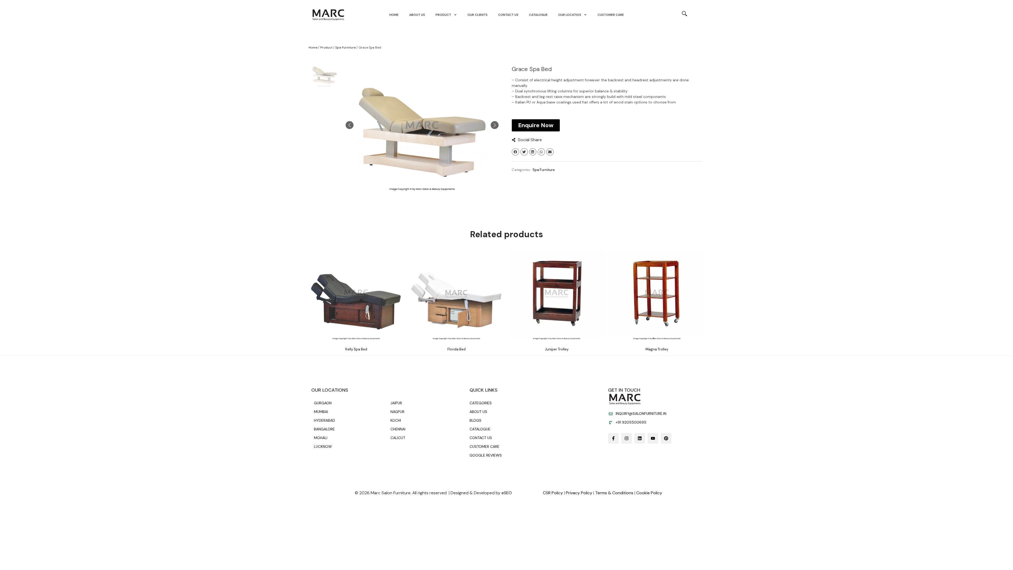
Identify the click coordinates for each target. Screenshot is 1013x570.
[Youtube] (653, 438)
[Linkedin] (639, 438)
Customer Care (611, 15)
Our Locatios (569, 15)
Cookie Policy (649, 493)
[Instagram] (626, 438)
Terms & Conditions (614, 493)
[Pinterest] (666, 438)
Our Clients (477, 15)
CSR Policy (553, 493)
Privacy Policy (579, 493)
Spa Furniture (345, 47)
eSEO (506, 493)
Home (394, 15)
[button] (515, 151)
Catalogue (538, 15)
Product (443, 15)
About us (417, 15)
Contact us (508, 15)
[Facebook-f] (613, 438)
